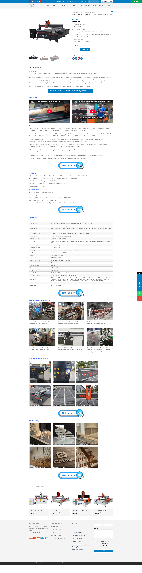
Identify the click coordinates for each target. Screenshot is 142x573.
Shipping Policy (76, 547)
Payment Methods (77, 538)
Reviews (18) (38, 67)
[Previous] (31, 31)
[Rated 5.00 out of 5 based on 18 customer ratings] (92, 19)
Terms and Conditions (78, 549)
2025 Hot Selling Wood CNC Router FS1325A (38, 511)
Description (31, 67)
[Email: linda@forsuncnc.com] (139, 298)
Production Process (77, 541)
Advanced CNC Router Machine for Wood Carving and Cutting (102, 511)
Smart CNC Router (98, 55)
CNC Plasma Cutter (56, 535)
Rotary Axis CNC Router (88, 55)
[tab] (31, 67)
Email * (105, 522)
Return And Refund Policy (79, 544)
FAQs (73, 529)
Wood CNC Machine (106, 55)
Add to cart (85, 49)
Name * (95, 522)
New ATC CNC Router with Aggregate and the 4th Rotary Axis (60, 511)
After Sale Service (77, 532)
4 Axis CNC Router (55, 529)
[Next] (67, 31)
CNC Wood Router (55, 527)
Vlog (73, 527)
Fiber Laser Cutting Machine (58, 538)
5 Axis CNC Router (55, 532)
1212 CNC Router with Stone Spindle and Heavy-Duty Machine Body (81, 511)
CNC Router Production (78, 535)
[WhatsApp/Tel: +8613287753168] (139, 293)
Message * (96, 528)
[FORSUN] (34, 5)
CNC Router (79, 55)
